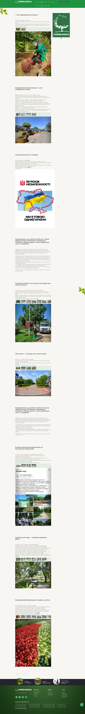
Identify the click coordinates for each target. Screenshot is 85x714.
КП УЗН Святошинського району (49, 705)
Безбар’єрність (64, 694)
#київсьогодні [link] (29, 365)
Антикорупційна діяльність (65, 696)
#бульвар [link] (34, 365)
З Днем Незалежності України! (26, 155)
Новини (42, 5)
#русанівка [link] (20, 462)
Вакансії (35, 694)
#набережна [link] (30, 462)
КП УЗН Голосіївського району (20, 704)
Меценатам (64, 693)
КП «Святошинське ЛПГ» (61, 705)
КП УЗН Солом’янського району (49, 704)
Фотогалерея (50, 693)
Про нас (36, 689)
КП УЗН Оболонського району (34, 704)
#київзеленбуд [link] (20, 365)
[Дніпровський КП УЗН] (23, 2)
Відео (48, 5)
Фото (46, 5)
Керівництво (36, 693)
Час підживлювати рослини (27, 15)
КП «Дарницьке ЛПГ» (61, 704)
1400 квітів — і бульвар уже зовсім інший (30, 354)
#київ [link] (16, 365)
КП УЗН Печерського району (34, 705)
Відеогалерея (50, 694)
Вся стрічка (37, 5)
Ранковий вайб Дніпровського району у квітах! (32, 600)
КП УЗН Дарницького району (20, 705)
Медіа (49, 689)
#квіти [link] (25, 365)
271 (26, 673)
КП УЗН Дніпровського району (21, 708)
